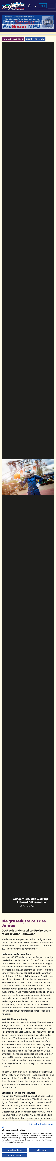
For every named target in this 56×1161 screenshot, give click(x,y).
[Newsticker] (29, 5)
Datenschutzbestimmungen (41, 1124)
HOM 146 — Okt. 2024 (13, 39)
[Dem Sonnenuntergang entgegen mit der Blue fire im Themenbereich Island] (21, 908)
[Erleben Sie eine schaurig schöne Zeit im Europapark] (30, 908)
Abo (43, 5)
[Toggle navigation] (51, 6)
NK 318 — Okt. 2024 (35, 39)
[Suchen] (35, 5)
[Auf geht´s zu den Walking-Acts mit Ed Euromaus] (26, 908)
